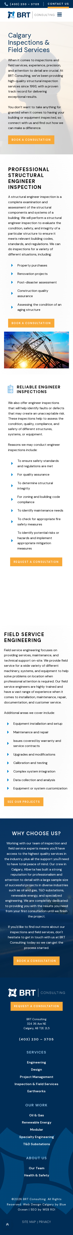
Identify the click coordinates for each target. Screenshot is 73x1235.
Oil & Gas (36, 1115)
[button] (21, 4)
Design (36, 1069)
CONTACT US (58, 4)
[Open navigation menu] (59, 15)
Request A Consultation (36, 562)
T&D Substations (36, 1144)
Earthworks (36, 1091)
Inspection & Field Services (36, 1084)
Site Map (29, 1222)
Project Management (36, 1077)
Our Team (36, 1168)
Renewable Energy (36, 1122)
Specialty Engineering (36, 1137)
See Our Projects (24, 802)
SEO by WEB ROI (43, 1209)
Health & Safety (36, 1175)
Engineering (36, 1062)
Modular (36, 1129)
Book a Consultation (31, 140)
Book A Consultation (31, 323)
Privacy (45, 1222)
